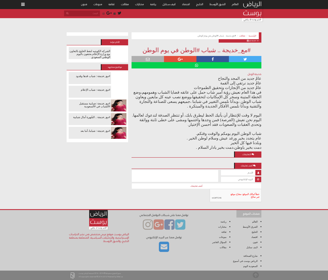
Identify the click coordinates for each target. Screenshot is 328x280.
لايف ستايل (169, 4)
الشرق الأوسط (218, 4)
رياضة (153, 4)
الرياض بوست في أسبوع (245, 261)
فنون (84, 4)
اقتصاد (186, 4)
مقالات (125, 4)
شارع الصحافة (250, 256)
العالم (235, 4)
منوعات (98, 4)
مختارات (139, 4)
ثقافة (112, 4)
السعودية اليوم (250, 266)
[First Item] (23, 4)
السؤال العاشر (219, 242)
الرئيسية (252, 36)
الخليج (199, 4)
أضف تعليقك (196, 186)
